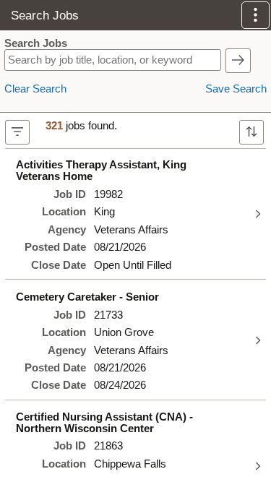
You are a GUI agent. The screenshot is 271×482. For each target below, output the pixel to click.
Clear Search (35, 89)
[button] (255, 15)
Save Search (236, 89)
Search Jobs (35, 43)
